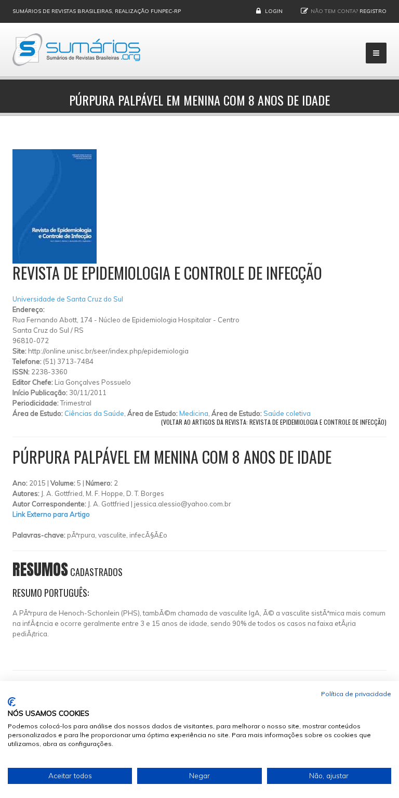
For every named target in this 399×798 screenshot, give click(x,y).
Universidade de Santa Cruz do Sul (67, 299)
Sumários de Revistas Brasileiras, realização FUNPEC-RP (96, 11)
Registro (373, 11)
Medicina (193, 413)
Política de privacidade (356, 694)
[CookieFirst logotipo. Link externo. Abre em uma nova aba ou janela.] (12, 702)
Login (274, 11)
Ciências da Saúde (94, 413)
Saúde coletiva (287, 413)
